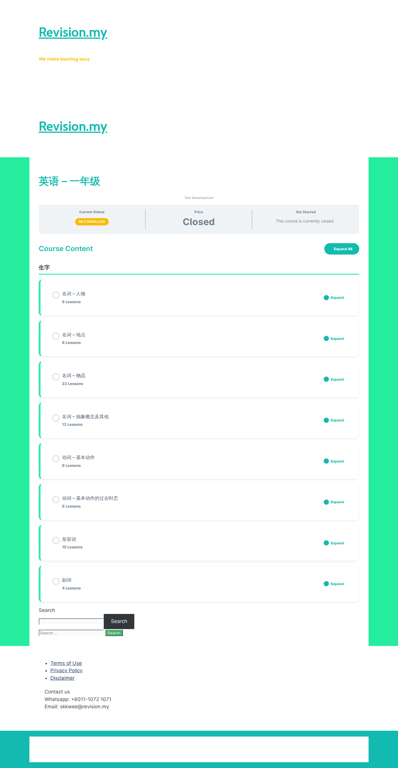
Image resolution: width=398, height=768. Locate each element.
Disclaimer (62, 678)
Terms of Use (66, 663)
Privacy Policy (66, 670)
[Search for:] (72, 632)
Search (47, 610)
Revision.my (73, 32)
